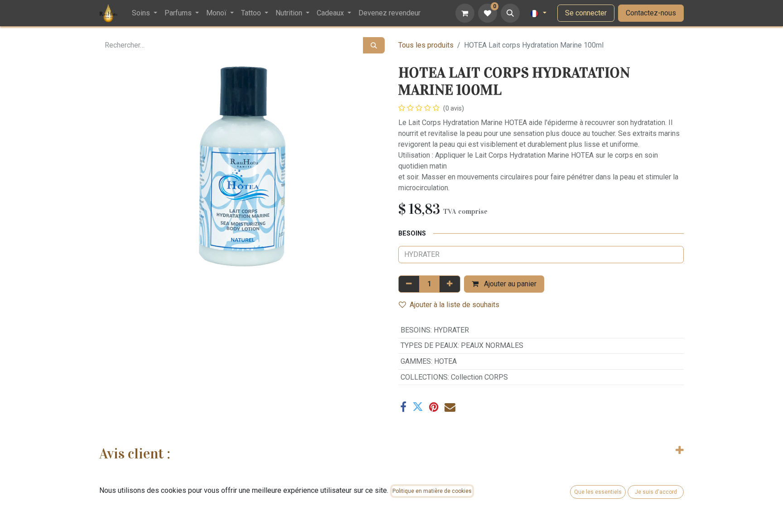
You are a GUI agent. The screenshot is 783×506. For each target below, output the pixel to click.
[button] (510, 13)
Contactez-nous (651, 13)
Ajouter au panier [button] (509, 284)
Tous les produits (426, 45)
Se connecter (586, 13)
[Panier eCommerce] (464, 13)
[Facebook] (403, 406)
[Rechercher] (374, 45)
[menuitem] (144, 13)
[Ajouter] (449, 284)
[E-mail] (450, 406)
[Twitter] (417, 406)
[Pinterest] (434, 406)
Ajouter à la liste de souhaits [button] (454, 304)
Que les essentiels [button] (598, 492)
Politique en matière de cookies (432, 491)
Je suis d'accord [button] (656, 492)
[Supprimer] (409, 284)
